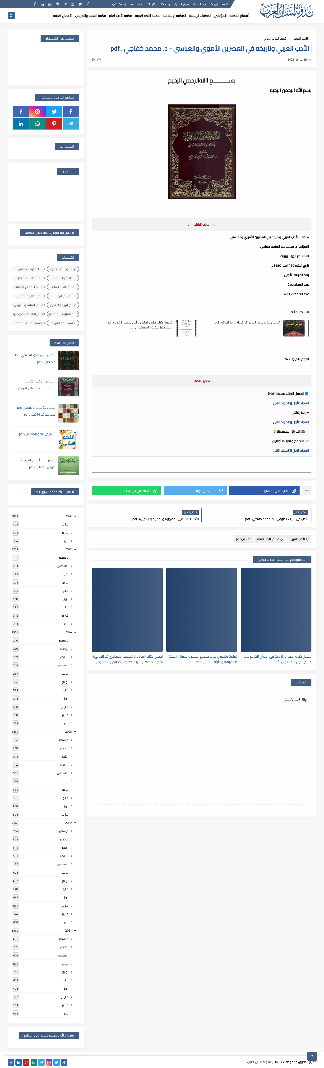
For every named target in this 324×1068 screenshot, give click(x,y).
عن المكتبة (165, 4)
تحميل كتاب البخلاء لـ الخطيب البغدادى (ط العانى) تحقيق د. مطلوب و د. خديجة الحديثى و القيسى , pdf (128, 659)
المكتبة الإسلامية (174, 16)
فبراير (65, 532)
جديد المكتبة (201, 4)
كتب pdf (241, 539)
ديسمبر (63, 557)
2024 (68, 632)
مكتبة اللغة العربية (147, 16)
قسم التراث (63, 296)
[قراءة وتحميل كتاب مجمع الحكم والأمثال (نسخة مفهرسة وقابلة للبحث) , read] (201, 610)
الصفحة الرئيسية (219, 4)
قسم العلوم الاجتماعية (63, 314)
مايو (65, 590)
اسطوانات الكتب (28, 269)
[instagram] (72, 4)
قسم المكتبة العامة (28, 323)
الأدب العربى (300, 38)
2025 (68, 549)
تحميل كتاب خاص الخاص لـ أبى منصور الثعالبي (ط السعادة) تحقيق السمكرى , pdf (140, 324)
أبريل (65, 599)
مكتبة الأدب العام (120, 16)
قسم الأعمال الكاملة (28, 287)
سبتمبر (64, 657)
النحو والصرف (63, 278)
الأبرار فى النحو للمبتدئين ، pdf (37, 434)
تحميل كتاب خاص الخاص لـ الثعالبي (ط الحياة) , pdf (247, 322)
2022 (68, 823)
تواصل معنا (135, 4)
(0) (94, 59)
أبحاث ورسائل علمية (63, 269)
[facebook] (88, 4)
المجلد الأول (300, 403)
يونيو (65, 582)
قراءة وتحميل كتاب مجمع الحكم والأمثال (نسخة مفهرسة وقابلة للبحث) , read (203, 659)
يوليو (65, 574)
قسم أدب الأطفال (28, 278)
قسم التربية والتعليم (63, 305)
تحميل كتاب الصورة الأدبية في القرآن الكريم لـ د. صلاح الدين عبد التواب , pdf (277, 659)
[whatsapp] (50, 4)
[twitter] (80, 4)
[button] (264, 490)
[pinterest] (57, 4)
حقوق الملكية (182, 4)
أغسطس (62, 566)
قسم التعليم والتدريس (28, 305)
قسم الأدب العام (275, 38)
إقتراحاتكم (150, 4)
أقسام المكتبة (239, 16)
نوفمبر (64, 648)
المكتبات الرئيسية (200, 16)
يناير (66, 541)
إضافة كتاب (119, 4)
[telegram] (65, 4)
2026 (68, 516)
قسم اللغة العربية (63, 323)
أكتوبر (64, 756)
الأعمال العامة (62, 16)
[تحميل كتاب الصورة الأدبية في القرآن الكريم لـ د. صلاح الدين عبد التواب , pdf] (276, 610)
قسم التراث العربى (28, 296)
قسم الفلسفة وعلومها (28, 314)
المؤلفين (220, 16)
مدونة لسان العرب (259, 1062)
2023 (68, 731)
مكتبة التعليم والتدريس (90, 16)
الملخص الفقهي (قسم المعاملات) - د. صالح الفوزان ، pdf (36, 388)
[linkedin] (42, 4)
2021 (68, 930)
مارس (64, 524)
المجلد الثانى (281, 403)
